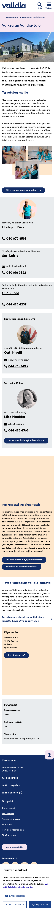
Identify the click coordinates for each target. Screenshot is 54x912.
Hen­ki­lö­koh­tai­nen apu (13, 830)
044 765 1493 (18, 366)
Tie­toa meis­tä (8, 808)
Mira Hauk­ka (14, 417)
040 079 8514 (16, 238)
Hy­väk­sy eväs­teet (39, 904)
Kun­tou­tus (7, 824)
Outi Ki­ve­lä (13, 352)
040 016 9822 (16, 272)
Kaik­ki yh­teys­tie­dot (11, 785)
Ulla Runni (10, 293)
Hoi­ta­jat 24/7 (13, 227)
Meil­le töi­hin (8, 813)
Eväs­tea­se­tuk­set (17, 896)
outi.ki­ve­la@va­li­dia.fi (18, 360)
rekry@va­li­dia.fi (16, 424)
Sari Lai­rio (10, 256)
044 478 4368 (18, 430)
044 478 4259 (16, 304)
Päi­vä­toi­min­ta (9, 835)
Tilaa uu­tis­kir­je (12, 792)
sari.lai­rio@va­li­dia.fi (16, 266)
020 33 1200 (12, 778)
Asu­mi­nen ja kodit (11, 819)
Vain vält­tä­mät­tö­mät (15, 904)
